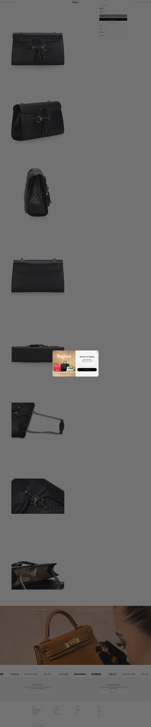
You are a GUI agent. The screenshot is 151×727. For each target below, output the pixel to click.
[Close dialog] (97, 351)
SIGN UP (87, 369)
